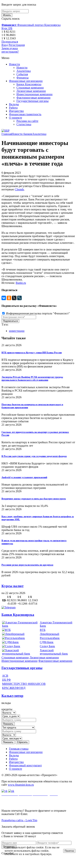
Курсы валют (12, 586)
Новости (14, 64)
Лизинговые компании (31, 91)
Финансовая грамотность (25, 114)
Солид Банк (47, 646)
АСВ (5, 675)
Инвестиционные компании (34, 94)
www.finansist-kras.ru (21, 784)
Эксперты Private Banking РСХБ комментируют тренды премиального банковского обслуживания (32, 378)
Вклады (14, 104)
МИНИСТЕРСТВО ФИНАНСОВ (24, 683)
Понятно (69, 850)
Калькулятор (12, 696)
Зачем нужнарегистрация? (10, 50)
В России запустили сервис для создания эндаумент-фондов (34, 456)
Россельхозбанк (50, 638)
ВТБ (42, 629)
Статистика (23, 124)
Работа (13, 107)
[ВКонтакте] (3, 298)
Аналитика (23, 70)
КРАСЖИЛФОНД (13, 687)
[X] (14, 298)
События (22, 74)
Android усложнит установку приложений (24, 477)
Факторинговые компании (33, 97)
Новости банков (22, 134)
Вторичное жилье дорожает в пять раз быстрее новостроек (33, 498)
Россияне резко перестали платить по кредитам (27, 564)
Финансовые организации (26, 80)
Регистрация (17, 45)
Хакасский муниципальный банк (54, 652)
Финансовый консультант (25, 765)
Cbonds (19, 189)
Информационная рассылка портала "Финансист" (37, 313)
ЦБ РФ (6, 679)
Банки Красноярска (28, 84)
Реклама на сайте (27, 121)
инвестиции (16, 330)
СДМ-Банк (46, 642)
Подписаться (9, 41)
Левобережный (49, 634)
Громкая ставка (18, 748)
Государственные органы (32, 101)
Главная (6, 134)
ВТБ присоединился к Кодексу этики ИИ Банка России (31, 352)
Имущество (16, 111)
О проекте (15, 117)
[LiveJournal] (19, 298)
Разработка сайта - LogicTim (19, 820)
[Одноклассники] (9, 298)
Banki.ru (21, 282)
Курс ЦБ (6, 28)
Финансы (22, 77)
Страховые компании (30, 87)
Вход (4, 45)
